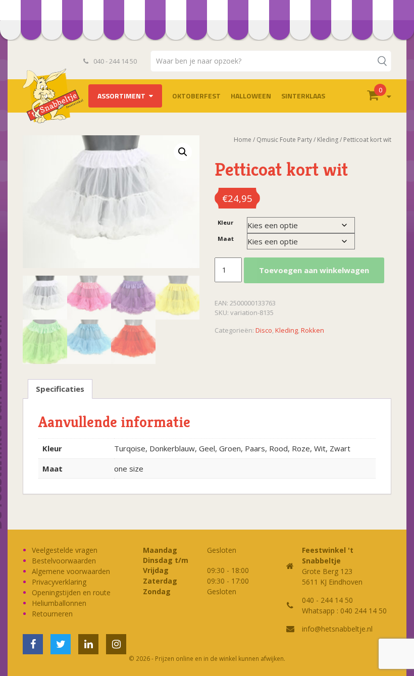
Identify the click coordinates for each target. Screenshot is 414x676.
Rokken (312, 330)
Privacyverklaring (59, 582)
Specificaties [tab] (60, 389)
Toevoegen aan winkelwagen (314, 270)
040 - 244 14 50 (114, 61)
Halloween (251, 95)
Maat (226, 238)
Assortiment (121, 95)
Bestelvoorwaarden (64, 560)
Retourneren (52, 613)
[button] (183, 152)
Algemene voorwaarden (71, 571)
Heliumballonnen (59, 603)
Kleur (225, 222)
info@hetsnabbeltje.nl (337, 629)
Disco (263, 330)
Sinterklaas (303, 95)
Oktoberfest (196, 95)
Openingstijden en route (71, 592)
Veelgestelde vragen (64, 550)
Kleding (286, 330)
